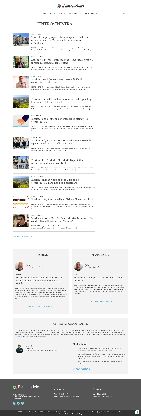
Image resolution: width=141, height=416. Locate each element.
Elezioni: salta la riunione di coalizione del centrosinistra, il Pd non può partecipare (55, 181)
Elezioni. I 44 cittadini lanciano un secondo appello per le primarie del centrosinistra (62, 100)
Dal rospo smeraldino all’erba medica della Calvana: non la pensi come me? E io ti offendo (39, 280)
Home (44, 13)
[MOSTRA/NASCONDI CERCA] (124, 13)
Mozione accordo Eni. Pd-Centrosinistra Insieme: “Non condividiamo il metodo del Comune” (62, 220)
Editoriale (62, 13)
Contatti (95, 13)
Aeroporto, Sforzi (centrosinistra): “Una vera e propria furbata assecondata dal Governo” (62, 61)
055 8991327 (62, 394)
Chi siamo (73, 13)
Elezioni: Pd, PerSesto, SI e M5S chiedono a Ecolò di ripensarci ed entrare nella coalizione (61, 142)
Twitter (18, 403)
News (33, 34)
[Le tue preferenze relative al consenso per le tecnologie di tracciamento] (137, 412)
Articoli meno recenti (23, 237)
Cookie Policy (77, 414)
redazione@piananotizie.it (69, 396)
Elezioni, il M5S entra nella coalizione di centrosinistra (62, 199)
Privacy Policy (64, 414)
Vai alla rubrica (80, 369)
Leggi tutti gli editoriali (40, 307)
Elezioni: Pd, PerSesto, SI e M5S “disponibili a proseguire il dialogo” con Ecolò (57, 162)
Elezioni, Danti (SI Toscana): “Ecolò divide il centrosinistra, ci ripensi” (56, 81)
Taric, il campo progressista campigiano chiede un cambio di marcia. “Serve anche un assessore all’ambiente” (59, 40)
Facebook (14, 403)
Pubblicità (84, 13)
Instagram (23, 403)
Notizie (52, 13)
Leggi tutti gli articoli (99, 302)
